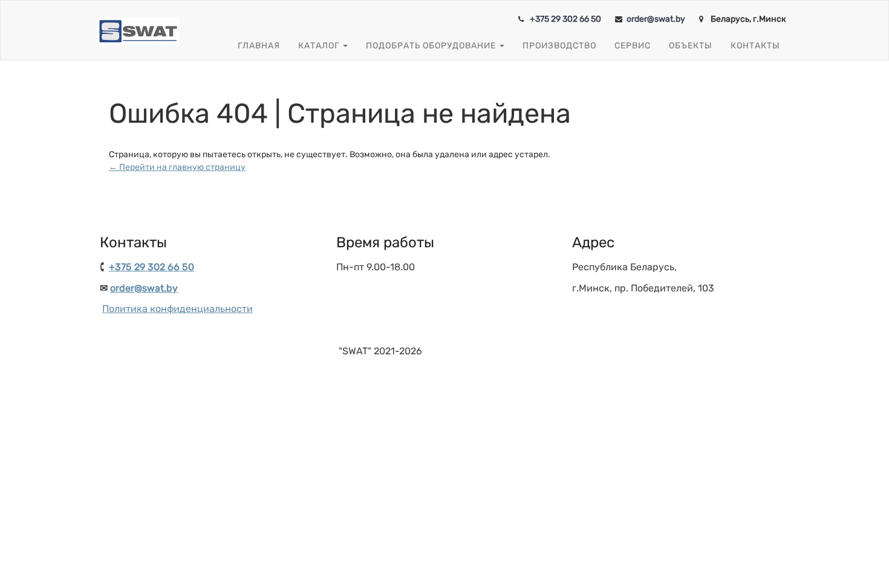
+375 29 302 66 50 (565, 19)
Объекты (690, 46)
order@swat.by (656, 19)
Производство (559, 46)
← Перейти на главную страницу (177, 167)
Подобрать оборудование (432, 46)
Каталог (320, 46)
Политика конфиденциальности (177, 308)
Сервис (632, 46)
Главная (259, 46)
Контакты (755, 46)
